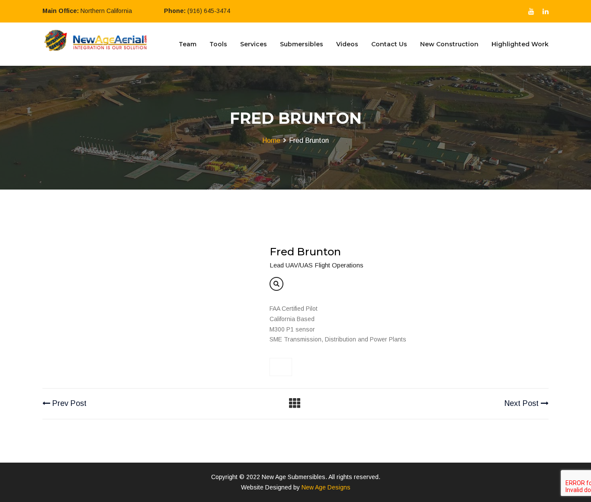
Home (271, 140)
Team (187, 44)
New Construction (449, 44)
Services (253, 44)
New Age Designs (326, 487)
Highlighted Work (520, 44)
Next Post (522, 403)
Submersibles (301, 44)
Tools (218, 44)
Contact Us (389, 44)
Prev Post (68, 403)
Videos (347, 44)
